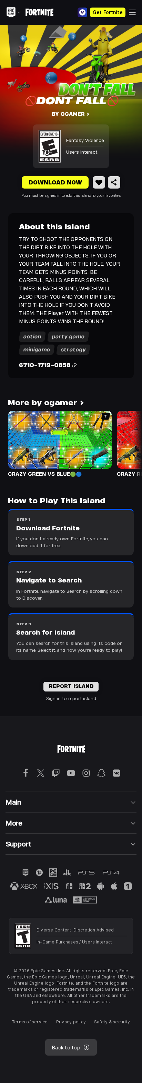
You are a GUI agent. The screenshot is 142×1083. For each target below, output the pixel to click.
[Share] (114, 182)
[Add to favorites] (99, 182)
